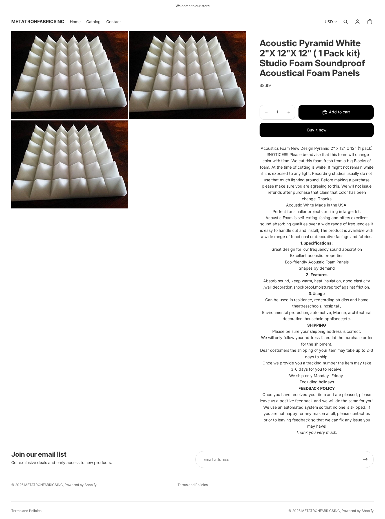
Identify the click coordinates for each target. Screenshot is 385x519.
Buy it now (316, 129)
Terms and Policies (193, 485)
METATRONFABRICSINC (43, 485)
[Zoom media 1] (69, 75)
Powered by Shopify (81, 485)
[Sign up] (365, 459)
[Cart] (370, 22)
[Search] (345, 22)
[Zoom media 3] (69, 164)
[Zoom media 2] (187, 75)
